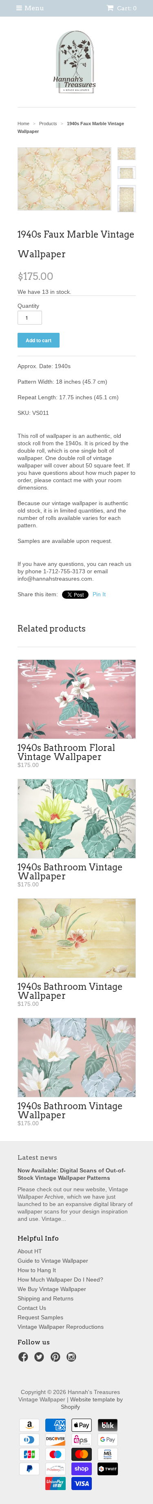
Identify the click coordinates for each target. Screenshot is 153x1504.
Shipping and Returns (45, 1298)
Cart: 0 (126, 8)
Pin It (99, 594)
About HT (30, 1251)
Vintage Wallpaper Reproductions (61, 1326)
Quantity (28, 305)
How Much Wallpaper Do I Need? (60, 1279)
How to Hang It (37, 1270)
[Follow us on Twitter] (40, 1359)
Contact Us (32, 1308)
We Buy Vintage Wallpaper (52, 1289)
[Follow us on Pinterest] (57, 1359)
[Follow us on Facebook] (24, 1359)
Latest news (37, 1157)
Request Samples (40, 1317)
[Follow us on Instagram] (73, 1359)
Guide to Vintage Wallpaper (53, 1260)
